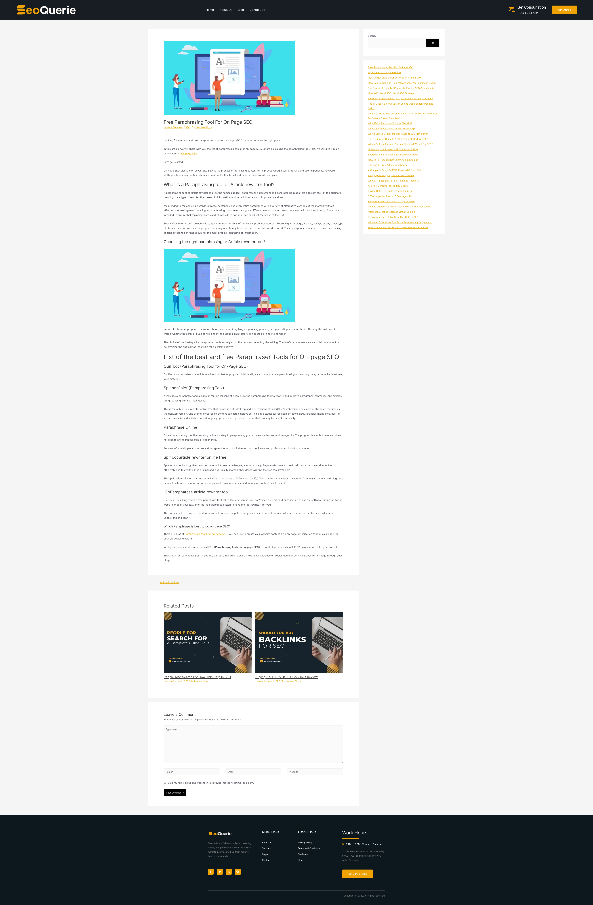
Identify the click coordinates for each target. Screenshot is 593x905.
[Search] (432, 43)
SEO (187, 127)
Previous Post (169, 582)
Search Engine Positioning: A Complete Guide (393, 154)
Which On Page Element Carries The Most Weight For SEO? (400, 144)
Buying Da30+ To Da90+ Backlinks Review (286, 677)
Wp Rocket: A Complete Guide (384, 72)
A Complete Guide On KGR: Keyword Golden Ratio (395, 170)
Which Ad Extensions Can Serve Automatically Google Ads (400, 222)
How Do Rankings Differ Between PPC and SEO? (394, 77)
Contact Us (257, 10)
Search (372, 35)
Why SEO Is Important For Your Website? (390, 123)
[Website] (315, 772)
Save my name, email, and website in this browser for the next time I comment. (211, 782)
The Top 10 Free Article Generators (387, 164)
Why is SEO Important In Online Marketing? (391, 128)
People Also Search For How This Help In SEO (197, 677)
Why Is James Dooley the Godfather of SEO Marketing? (398, 133)
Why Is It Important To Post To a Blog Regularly (393, 180)
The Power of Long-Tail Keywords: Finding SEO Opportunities (401, 88)
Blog (241, 10)
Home (210, 10)
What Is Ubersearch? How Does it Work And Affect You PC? (400, 206)
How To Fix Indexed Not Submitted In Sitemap (393, 159)
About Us (225, 10)
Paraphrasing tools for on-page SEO (206, 533)
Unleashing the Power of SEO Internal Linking (393, 149)
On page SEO (189, 153)
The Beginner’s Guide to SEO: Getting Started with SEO (398, 139)
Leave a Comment (173, 127)
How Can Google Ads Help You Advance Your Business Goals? (402, 82)
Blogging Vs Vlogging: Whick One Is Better (391, 175)
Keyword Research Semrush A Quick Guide (391, 201)
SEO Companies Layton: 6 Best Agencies (390, 196)
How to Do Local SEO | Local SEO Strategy (391, 93)
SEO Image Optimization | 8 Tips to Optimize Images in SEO (400, 98)
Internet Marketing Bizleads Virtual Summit (391, 211)
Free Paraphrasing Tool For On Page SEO (390, 67)
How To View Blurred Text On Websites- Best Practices (398, 227)
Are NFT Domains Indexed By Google (388, 185)
